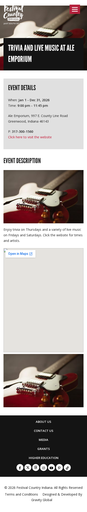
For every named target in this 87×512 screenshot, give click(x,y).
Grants (43, 449)
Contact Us (43, 431)
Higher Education (43, 458)
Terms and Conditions (21, 494)
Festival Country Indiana (34, 487)
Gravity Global (41, 500)
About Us (43, 422)
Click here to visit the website (30, 137)
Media (43, 440)
